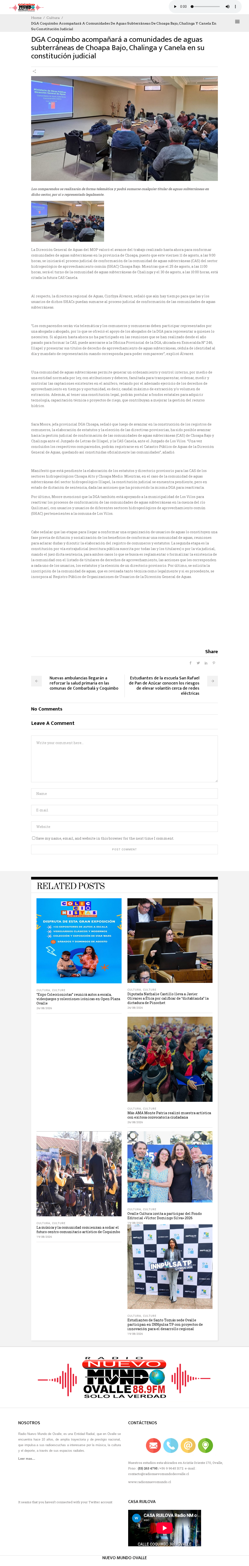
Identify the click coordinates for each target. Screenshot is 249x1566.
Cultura (53, 18)
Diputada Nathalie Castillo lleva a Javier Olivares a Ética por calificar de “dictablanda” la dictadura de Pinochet (168, 998)
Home (36, 18)
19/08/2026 (44, 1236)
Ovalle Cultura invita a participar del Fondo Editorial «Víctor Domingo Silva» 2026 (164, 1215)
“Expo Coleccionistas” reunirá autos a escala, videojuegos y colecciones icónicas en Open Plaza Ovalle (78, 998)
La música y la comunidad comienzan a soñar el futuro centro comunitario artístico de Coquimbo (78, 1229)
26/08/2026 (44, 1008)
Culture (58, 990)
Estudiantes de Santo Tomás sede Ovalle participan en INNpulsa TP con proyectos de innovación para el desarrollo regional (165, 1324)
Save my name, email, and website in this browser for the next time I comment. (105, 838)
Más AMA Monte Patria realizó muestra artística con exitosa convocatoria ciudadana (169, 1115)
